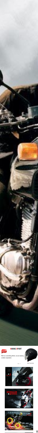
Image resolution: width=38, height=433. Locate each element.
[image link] (19, 376)
